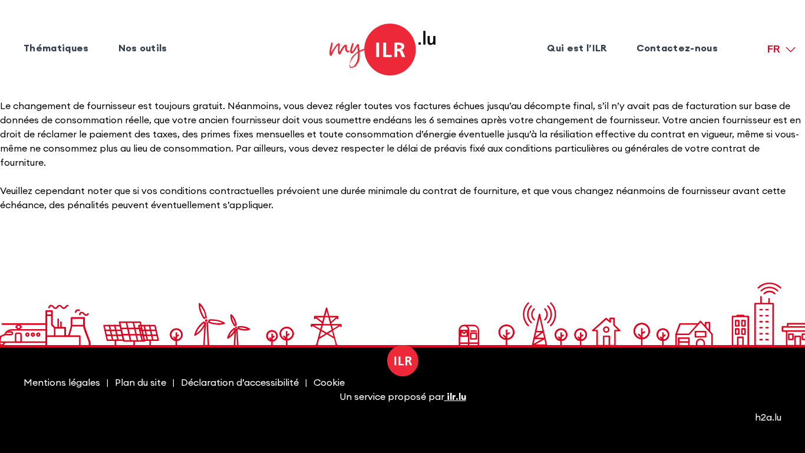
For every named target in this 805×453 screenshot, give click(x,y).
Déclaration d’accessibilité (240, 383)
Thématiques (56, 48)
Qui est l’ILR (576, 48)
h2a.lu (768, 417)
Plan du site (140, 383)
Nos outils (142, 48)
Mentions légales (62, 383)
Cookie (329, 383)
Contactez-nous (677, 48)
